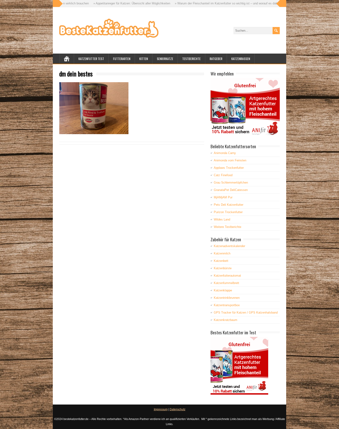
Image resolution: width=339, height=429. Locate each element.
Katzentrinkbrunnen (227, 297)
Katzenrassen (240, 58)
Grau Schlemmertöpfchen (231, 182)
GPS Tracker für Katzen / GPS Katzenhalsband (246, 312)
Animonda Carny (225, 153)
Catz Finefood (223, 175)
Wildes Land (222, 219)
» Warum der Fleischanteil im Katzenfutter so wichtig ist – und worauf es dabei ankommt (211, 3)
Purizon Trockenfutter (228, 212)
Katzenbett (221, 261)
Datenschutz (177, 409)
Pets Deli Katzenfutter (228, 204)
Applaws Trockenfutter (229, 167)
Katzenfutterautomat (227, 275)
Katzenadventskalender (229, 246)
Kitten (143, 58)
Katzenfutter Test (91, 58)
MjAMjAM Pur (223, 197)
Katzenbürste (223, 268)
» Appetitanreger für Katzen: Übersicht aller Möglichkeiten (108, 3)
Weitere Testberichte (227, 227)
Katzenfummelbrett (226, 283)
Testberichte (191, 58)
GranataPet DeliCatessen (231, 190)
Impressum (161, 409)
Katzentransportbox (227, 305)
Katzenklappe (223, 290)
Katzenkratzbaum (225, 320)
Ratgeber (216, 58)
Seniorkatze (165, 58)
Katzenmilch (222, 253)
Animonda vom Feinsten (230, 160)
